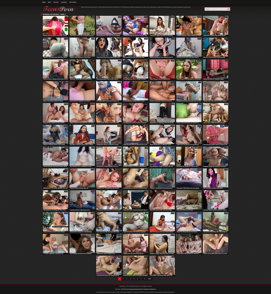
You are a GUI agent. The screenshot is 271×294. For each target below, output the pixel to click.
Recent (56, 2)
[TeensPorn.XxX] (60, 8)
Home (44, 2)
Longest (64, 2)
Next (149, 278)
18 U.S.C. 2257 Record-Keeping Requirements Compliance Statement (135, 289)
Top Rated (72, 2)
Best (49, 2)
